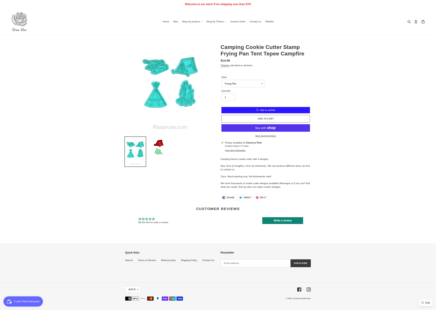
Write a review (283, 220)
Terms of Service (147, 260)
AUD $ (131, 289)
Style (224, 77)
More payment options (265, 136)
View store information (235, 150)
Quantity (225, 90)
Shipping (225, 65)
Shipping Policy (189, 260)
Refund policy (168, 260)
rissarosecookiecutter (302, 298)
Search (129, 260)
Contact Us (208, 260)
